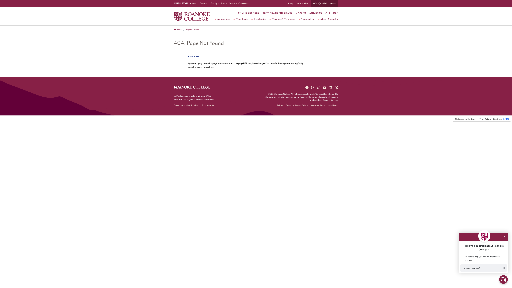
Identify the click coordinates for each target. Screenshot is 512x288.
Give (306, 3)
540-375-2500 (181, 99)
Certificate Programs (277, 13)
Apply (290, 3)
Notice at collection (465, 119)
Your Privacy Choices (490, 119)
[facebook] (307, 87)
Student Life (308, 19)
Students (203, 3)
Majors (301, 13)
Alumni (193, 3)
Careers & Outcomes (283, 19)
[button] (483, 268)
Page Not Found (192, 30)
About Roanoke (329, 19)
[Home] (192, 16)
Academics (260, 19)
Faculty (214, 3)
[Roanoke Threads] (336, 87)
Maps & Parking (192, 105)
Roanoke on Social (209, 105)
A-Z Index (331, 13)
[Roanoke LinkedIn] (330, 87)
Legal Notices (333, 105)
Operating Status (318, 105)
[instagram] (313, 87)
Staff (223, 3)
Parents (232, 3)
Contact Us (178, 105)
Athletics (315, 13)
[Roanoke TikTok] (319, 87)
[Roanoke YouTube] (324, 87)
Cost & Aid (242, 19)
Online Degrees (248, 13)
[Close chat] (504, 236)
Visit (299, 3)
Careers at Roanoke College (297, 105)
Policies (280, 105)
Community (243, 3)
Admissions (223, 19)
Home (179, 30)
